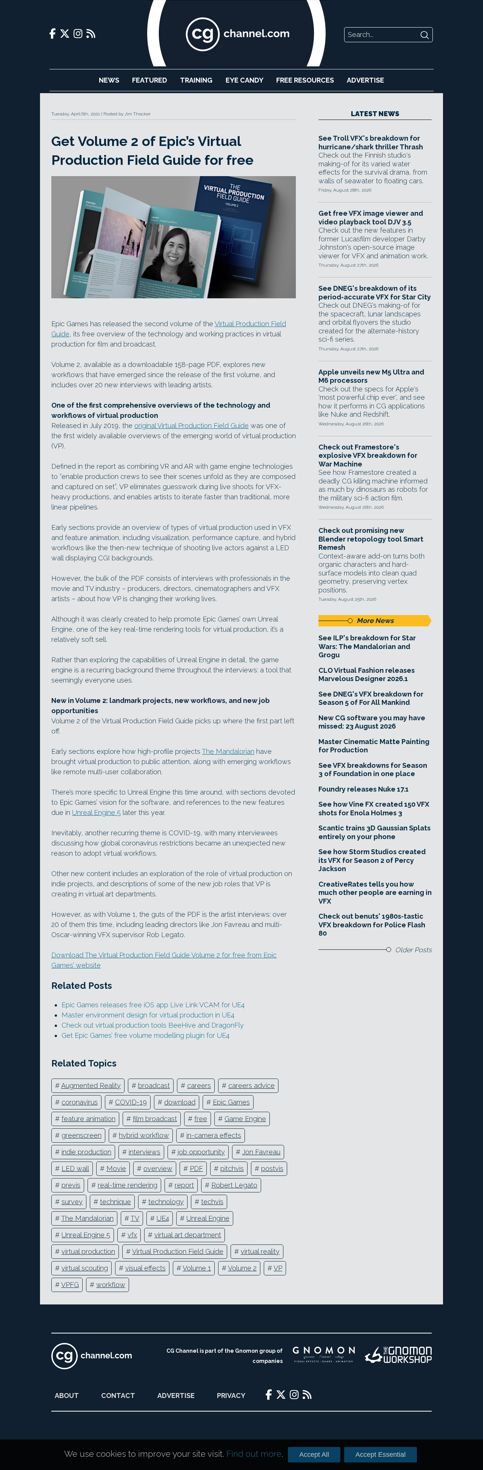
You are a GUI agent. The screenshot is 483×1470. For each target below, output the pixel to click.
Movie (116, 1168)
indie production (86, 1152)
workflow (110, 1285)
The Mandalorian (228, 751)
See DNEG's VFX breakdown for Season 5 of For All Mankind (370, 698)
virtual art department (187, 1235)
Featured (149, 80)
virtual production (88, 1251)
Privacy (231, 1395)
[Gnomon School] (324, 1356)
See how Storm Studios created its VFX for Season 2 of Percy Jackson (372, 860)
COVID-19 (131, 1102)
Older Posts (413, 950)
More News (375, 621)
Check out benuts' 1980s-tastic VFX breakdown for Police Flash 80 (371, 924)
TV (135, 1218)
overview (157, 1168)
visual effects (145, 1268)
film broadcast (155, 1119)
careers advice (251, 1085)
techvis (212, 1202)
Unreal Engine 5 (96, 812)
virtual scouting (85, 1268)
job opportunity (201, 1152)
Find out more (253, 1454)
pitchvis (232, 1168)
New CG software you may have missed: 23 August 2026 (371, 722)
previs (71, 1185)
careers (199, 1085)
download (179, 1102)
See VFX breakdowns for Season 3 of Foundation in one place (372, 769)
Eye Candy (244, 80)
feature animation (88, 1119)
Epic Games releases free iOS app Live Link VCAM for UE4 (153, 1005)
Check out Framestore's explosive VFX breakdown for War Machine (367, 455)
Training (196, 80)
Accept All (314, 1454)
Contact (118, 1395)
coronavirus (80, 1102)
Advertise (365, 80)
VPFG (70, 1285)
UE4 (163, 1218)
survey (72, 1202)
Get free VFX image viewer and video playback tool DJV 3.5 (370, 217)
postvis (272, 1168)
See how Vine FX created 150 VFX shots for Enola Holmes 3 (373, 808)
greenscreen (82, 1135)
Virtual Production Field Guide (177, 1251)
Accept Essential (380, 1454)
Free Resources (305, 80)
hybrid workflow (144, 1135)
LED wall (75, 1168)
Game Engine (245, 1119)
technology (166, 1202)
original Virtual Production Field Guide (191, 426)
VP (278, 1268)
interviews (144, 1152)
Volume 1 (197, 1268)
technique (115, 1202)
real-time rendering (127, 1185)
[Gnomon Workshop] (398, 1356)
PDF (196, 1168)
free (200, 1119)
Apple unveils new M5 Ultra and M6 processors (371, 376)
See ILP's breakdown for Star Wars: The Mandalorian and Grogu (367, 646)
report (184, 1185)
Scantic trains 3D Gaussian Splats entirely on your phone (374, 832)
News (109, 80)
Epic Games (231, 1102)
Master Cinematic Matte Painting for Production (373, 746)
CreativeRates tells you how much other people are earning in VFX (375, 892)
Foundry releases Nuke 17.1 (363, 789)
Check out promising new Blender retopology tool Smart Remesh (370, 538)
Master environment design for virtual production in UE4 (148, 1015)
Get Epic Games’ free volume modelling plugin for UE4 (145, 1035)
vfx (132, 1235)
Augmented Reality (91, 1085)
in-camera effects (213, 1135)
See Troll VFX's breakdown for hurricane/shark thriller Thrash (370, 142)
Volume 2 (242, 1268)
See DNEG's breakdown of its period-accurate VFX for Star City (374, 292)
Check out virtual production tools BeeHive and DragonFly (153, 1025)
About (67, 1395)
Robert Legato (234, 1185)
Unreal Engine (207, 1218)
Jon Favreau (261, 1152)
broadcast (154, 1085)
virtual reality (260, 1251)
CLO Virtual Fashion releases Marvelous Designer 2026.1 (366, 674)
